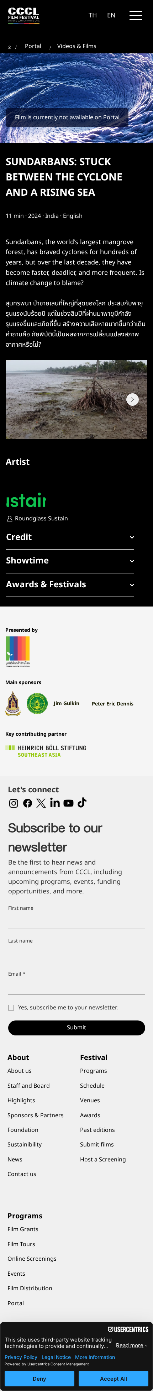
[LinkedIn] (55, 803)
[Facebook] (27, 803)
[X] (41, 803)
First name (20, 908)
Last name (20, 941)
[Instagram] (14, 803)
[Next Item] (132, 399)
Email (17, 974)
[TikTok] (82, 803)
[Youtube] (68, 803)
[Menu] (136, 15)
